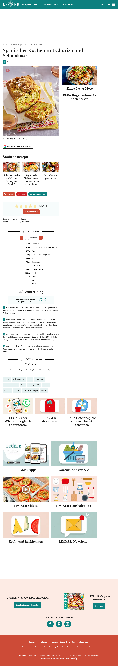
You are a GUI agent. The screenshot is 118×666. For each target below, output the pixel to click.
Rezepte (25, 5)
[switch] (42, 299)
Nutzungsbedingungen (49, 642)
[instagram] (67, 624)
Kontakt (87, 647)
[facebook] (50, 624)
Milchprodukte (21, 44)
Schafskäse (37, 44)
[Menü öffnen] (113, 4)
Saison (36, 5)
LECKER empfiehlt (51, 5)
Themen (79, 647)
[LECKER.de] (11, 4)
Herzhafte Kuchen (11, 384)
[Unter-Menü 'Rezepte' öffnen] (30, 4)
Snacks (45, 384)
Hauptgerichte (34, 384)
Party (23, 384)
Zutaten (12, 44)
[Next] (57, 167)
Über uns (67, 5)
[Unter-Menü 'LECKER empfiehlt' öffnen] (59, 4)
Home (5, 44)
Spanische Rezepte (30, 390)
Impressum (33, 642)
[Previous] (5, 167)
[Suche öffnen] (102, 4)
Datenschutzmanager (80, 642)
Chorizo (17, 390)
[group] (31, 175)
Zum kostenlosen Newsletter (27, 605)
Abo (94, 647)
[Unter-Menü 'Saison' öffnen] (40, 4)
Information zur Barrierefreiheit (34, 647)
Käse (30, 44)
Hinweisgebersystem (57, 647)
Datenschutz (65, 642)
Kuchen (44, 390)
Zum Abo (99, 606)
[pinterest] (59, 624)
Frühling (7, 390)
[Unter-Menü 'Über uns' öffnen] (72, 4)
